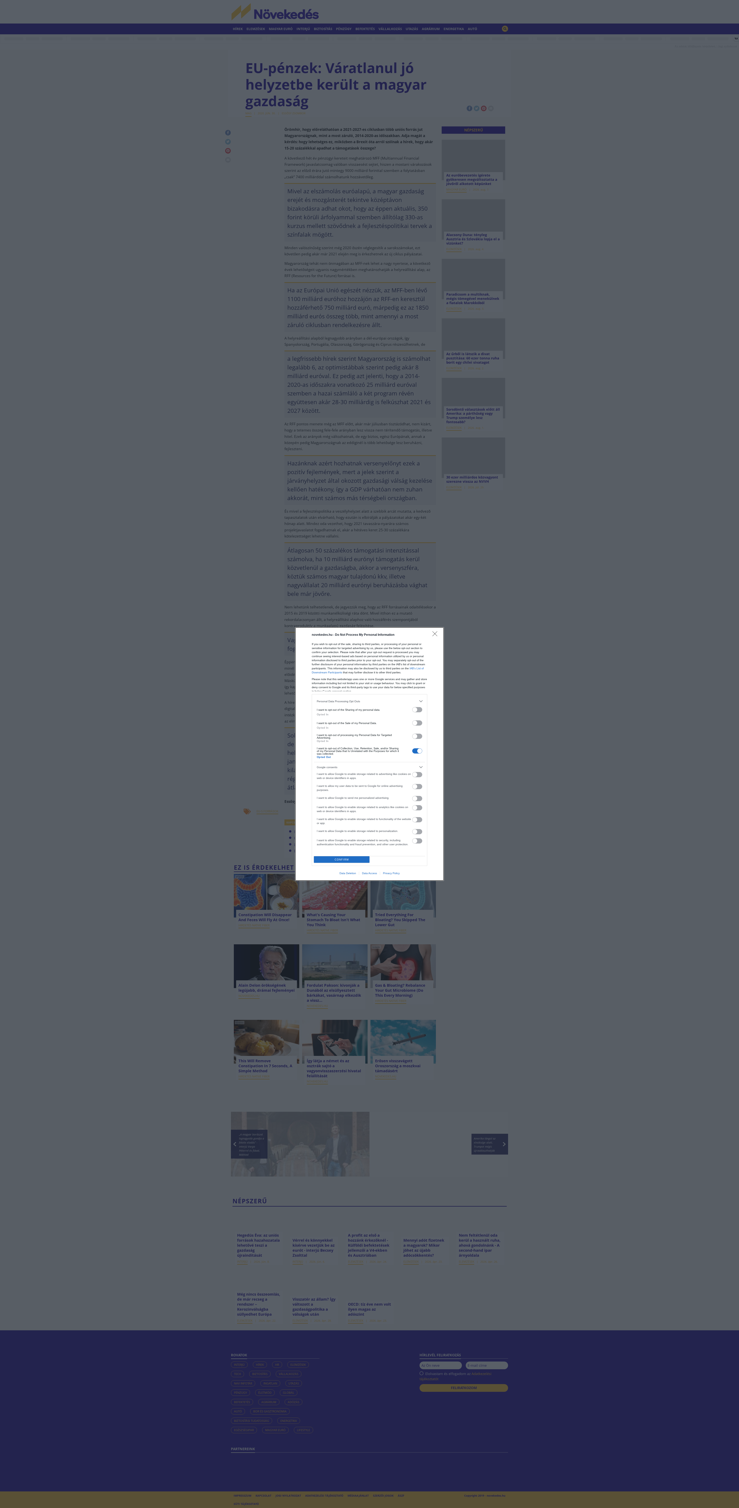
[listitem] (369, 701)
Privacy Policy (391, 873)
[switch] (417, 709)
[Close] (436, 635)
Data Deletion (347, 873)
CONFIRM (342, 859)
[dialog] (369, 754)
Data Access (369, 873)
